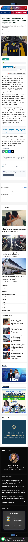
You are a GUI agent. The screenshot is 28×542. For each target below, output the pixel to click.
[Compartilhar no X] (12, 151)
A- (17, 69)
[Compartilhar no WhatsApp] (6, 151)
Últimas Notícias (6, 310)
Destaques (6, 59)
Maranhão (4, 297)
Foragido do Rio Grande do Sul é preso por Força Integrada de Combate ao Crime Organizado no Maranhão (13, 278)
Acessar (25, 187)
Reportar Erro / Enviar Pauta (9, 174)
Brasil (3, 289)
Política (4, 305)
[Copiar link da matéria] (3, 151)
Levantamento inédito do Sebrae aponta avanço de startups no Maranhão (6, 355)
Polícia (3, 302)
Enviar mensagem (21, 12)
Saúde (3, 307)
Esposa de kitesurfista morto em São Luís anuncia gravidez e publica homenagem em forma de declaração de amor (14, 131)
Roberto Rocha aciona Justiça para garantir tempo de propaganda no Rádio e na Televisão (6, 347)
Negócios (4, 299)
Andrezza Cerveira (7, 30)
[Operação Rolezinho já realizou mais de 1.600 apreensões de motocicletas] (14, 243)
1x (14, 67)
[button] (1, 12)
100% (21, 70)
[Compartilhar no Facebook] (9, 151)
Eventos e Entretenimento (8, 294)
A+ (24, 69)
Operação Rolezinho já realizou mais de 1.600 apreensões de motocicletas (13, 253)
